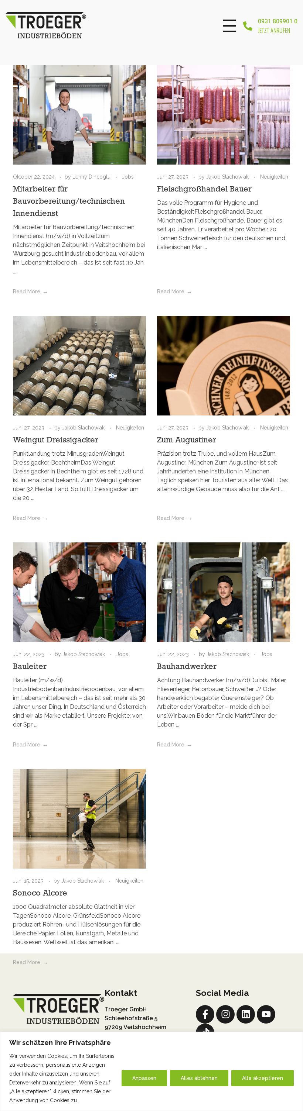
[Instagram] (225, 1014)
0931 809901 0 (277, 21)
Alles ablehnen (199, 1078)
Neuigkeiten (274, 177)
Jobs (128, 177)
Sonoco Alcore (40, 893)
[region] (151, 1071)
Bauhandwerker (187, 667)
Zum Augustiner (186, 440)
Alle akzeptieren (262, 1078)
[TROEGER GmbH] (56, 25)
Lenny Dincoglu (92, 177)
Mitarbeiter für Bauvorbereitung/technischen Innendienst (69, 201)
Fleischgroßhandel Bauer (204, 189)
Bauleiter (30, 667)
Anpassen (144, 1078)
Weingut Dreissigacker (55, 440)
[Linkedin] (245, 1014)
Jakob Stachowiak (228, 177)
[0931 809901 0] (247, 26)
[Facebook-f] (205, 1014)
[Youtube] (266, 1014)
